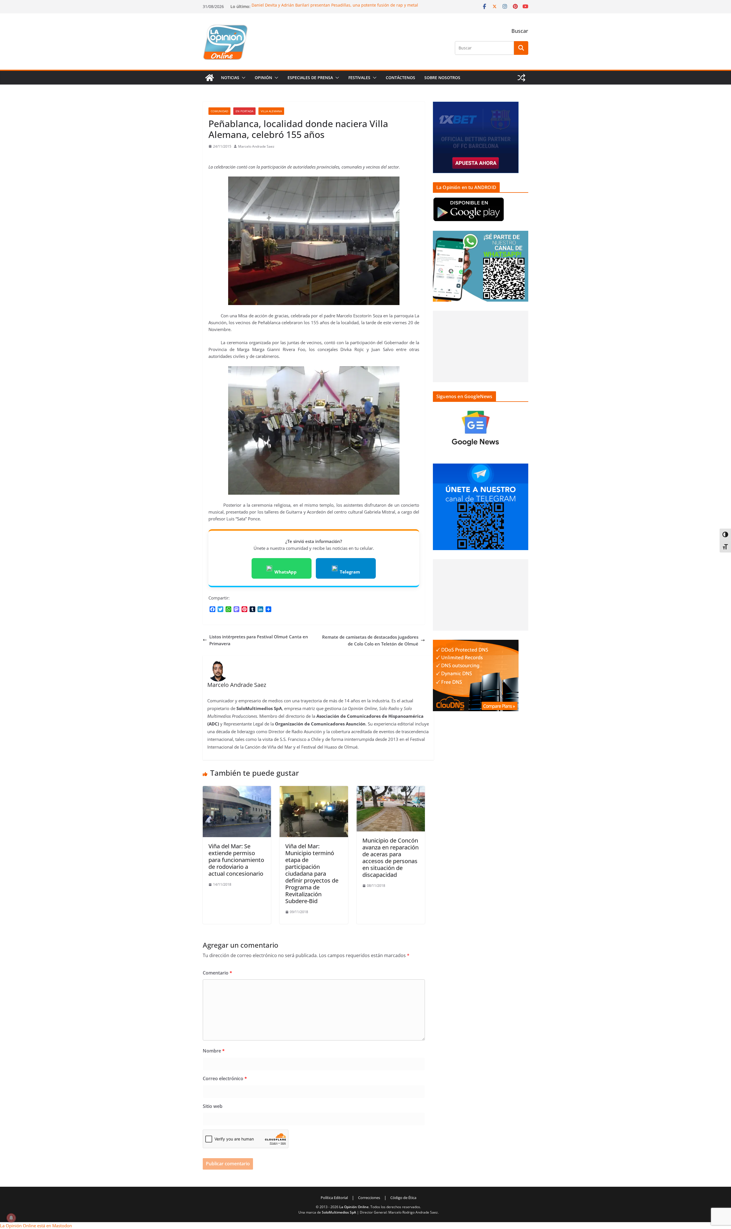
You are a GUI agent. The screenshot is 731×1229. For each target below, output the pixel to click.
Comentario (217, 973)
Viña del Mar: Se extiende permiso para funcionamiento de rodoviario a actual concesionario (236, 859)
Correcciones (369, 1197)
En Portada (244, 111)
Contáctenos (400, 77)
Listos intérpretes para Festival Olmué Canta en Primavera (258, 640)
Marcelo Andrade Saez (256, 146)
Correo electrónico (225, 1078)
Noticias (230, 77)
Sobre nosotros (442, 77)
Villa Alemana (271, 111)
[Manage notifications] (11, 1217)
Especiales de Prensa (310, 77)
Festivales (359, 77)
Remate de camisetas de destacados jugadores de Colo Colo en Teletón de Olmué (370, 640)
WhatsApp (285, 572)
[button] (242, 78)
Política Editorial (334, 1197)
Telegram (350, 572)
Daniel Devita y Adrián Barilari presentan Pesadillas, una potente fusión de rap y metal (335, 6)
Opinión (263, 77)
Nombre (214, 1051)
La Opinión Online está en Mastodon (36, 1225)
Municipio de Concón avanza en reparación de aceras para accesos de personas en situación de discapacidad (390, 858)
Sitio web (212, 1106)
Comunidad (219, 111)
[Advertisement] (480, 346)
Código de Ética (403, 1197)
